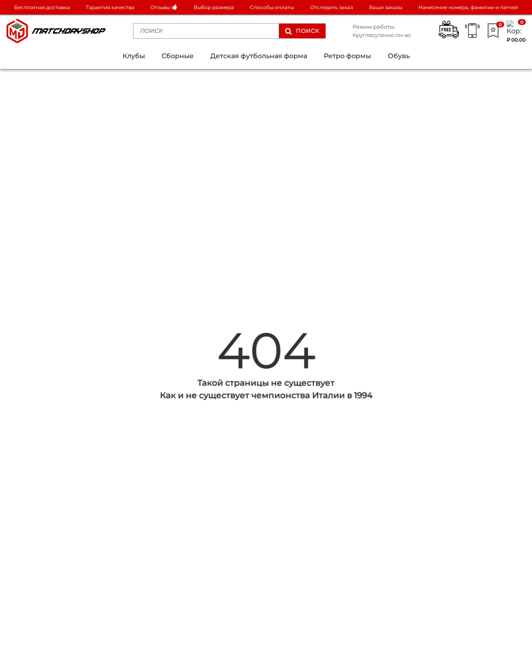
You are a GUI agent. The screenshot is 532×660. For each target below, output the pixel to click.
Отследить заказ (331, 7)
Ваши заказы (385, 7)
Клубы (134, 56)
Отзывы (160, 7)
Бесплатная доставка (42, 7)
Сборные (178, 56)
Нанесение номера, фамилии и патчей (468, 7)
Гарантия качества (110, 7)
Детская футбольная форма (258, 56)
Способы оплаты (272, 7)
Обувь (399, 56)
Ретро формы (347, 56)
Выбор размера (214, 7)
